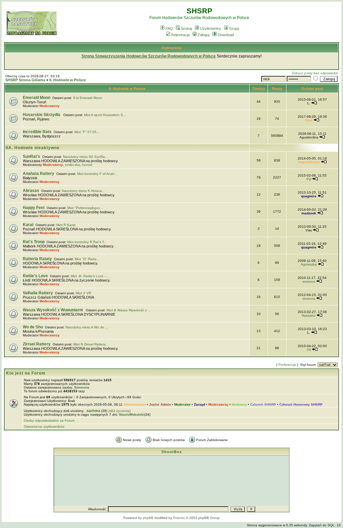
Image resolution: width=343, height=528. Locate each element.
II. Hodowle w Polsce (67, 80)
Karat (28, 224)
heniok (87, 165)
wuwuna (308, 281)
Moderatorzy (50, 106)
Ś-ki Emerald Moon (87, 98)
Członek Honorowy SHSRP (301, 404)
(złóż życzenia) (119, 411)
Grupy (234, 28)
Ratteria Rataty (37, 258)
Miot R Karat (65, 225)
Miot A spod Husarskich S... (105, 115)
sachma (93, 411)
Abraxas (31, 190)
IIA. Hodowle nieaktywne (33, 147)
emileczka (72, 165)
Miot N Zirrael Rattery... (90, 344)
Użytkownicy (210, 28)
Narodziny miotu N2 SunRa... (85, 157)
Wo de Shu (33, 327)
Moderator (182, 404)
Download (226, 35)
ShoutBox (171, 452)
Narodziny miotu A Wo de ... (87, 327)
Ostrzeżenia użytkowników (44, 426)
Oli (309, 349)
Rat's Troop (34, 241)
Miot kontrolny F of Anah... (97, 174)
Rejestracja (180, 35)
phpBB (148, 518)
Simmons (81, 387)
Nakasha (309, 315)
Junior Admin (160, 404)
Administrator (135, 404)
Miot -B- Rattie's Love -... (90, 276)
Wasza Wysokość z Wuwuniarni (53, 310)
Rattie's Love (35, 276)
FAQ (169, 28)
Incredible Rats (37, 131)
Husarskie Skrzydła (42, 114)
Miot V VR (83, 293)
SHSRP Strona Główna (25, 80)
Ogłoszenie (171, 48)
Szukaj (186, 28)
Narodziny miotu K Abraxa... (83, 191)
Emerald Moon (36, 97)
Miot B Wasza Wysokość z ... (129, 310)
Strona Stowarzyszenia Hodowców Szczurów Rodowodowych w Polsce (148, 56)
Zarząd (199, 404)
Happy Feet (34, 207)
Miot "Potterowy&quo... (85, 208)
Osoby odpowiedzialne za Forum (49, 420)
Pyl (308, 179)
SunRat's (31, 156)
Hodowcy (239, 404)
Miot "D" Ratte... (87, 259)
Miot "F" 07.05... (86, 132)
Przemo (179, 518)
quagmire (309, 196)
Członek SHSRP (263, 404)
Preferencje (287, 364)
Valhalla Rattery (38, 293)
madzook (308, 213)
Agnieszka (309, 264)
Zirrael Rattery (37, 344)
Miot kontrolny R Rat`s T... (87, 242)
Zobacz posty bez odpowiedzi (315, 73)
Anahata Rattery (38, 173)
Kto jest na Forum (26, 373)
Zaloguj (203, 35)
